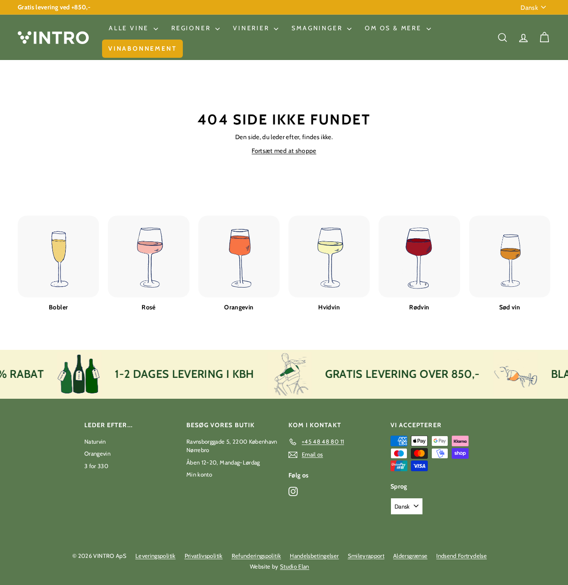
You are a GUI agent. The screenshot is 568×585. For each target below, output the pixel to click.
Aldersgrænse (410, 555)
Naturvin (95, 441)
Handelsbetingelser (314, 555)
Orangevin (97, 453)
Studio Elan (294, 566)
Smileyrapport (366, 555)
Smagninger (318, 28)
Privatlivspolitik (204, 555)
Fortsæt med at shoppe (284, 151)
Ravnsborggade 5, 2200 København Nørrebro (231, 446)
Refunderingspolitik (256, 555)
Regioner (192, 28)
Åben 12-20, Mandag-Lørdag (223, 462)
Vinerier (252, 28)
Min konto (199, 474)
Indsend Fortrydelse (461, 555)
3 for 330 (96, 465)
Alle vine (130, 28)
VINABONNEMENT (142, 48)
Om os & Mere (394, 28)
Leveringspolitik (155, 555)
